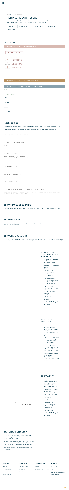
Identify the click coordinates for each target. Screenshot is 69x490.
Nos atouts (54, 466)
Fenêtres (5, 466)
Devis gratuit (22, 469)
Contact (53, 469)
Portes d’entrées (7, 474)
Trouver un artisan (23, 466)
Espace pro (38, 466)
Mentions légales (7, 486)
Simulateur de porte (24, 471)
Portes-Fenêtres (7, 469)
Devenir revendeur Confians (42, 469)
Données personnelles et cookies (20, 486)
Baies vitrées (6, 471)
